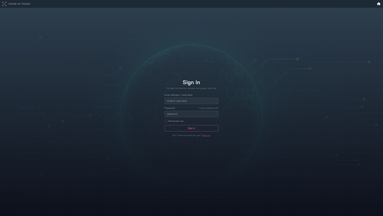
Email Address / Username (179, 95)
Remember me (175, 121)
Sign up (206, 135)
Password (171, 108)
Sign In (191, 128)
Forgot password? (208, 108)
